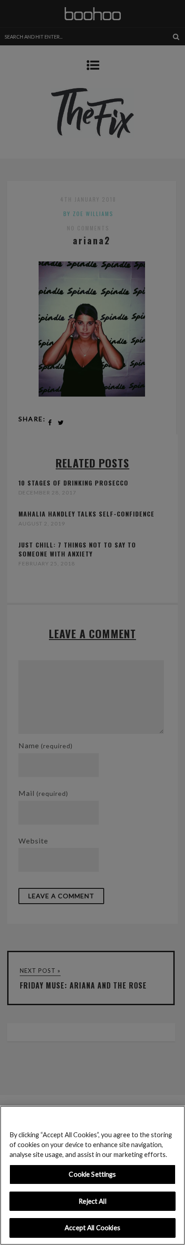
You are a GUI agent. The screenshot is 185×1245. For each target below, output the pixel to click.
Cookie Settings (92, 1174)
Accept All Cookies (92, 1228)
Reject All (92, 1201)
